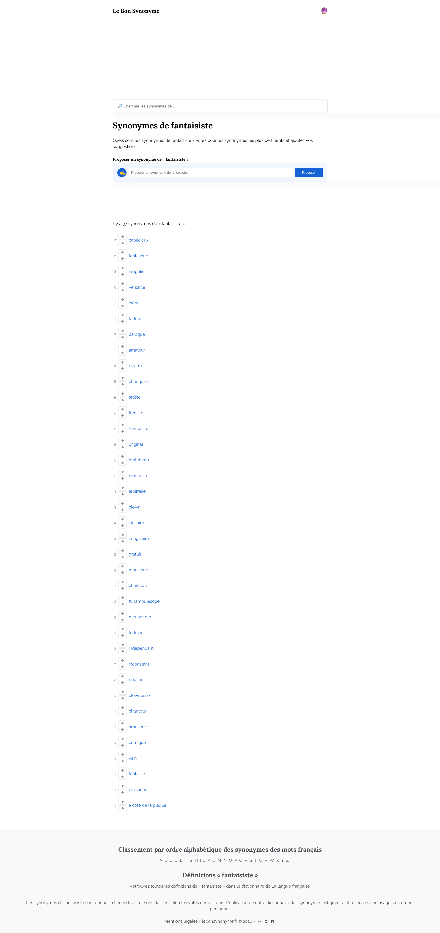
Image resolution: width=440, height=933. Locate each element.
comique (137, 742)
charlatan (138, 585)
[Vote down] (122, 243)
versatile (137, 287)
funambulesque (144, 601)
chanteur (137, 711)
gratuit (135, 554)
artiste (135, 397)
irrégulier (137, 271)
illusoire (136, 522)
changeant (139, 381)
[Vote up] (122, 236)
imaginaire (139, 538)
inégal (135, 302)
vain (133, 758)
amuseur (137, 726)
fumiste (136, 412)
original (136, 444)
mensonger (140, 616)
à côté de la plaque (147, 805)
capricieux (138, 240)
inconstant (139, 664)
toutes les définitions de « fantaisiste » (188, 886)
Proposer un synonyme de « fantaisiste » (150, 159)
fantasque (138, 255)
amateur (137, 350)
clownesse (139, 695)
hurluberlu (139, 459)
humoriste (138, 428)
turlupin (136, 632)
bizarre (135, 365)
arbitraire (137, 491)
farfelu (135, 318)
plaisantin (138, 789)
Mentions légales (181, 921)
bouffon (136, 679)
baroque (137, 334)
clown (135, 507)
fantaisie (137, 773)
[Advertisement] (220, 57)
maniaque (138, 569)
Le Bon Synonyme (136, 10)
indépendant (141, 648)
